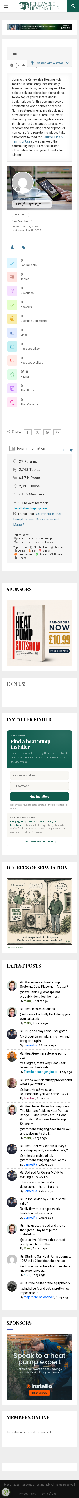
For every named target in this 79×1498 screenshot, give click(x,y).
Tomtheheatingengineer (30, 508)
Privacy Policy (27, 1493)
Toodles (29, 1098)
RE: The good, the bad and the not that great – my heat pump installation (43, 1230)
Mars (27, 1001)
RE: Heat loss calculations (37, 1009)
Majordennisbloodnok (39, 1297)
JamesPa (30, 1045)
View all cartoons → (15, 947)
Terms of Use (48, 1493)
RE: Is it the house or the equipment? (45, 1283)
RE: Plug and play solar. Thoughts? (43, 1031)
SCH (27, 1275)
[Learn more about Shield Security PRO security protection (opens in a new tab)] (5, 1492)
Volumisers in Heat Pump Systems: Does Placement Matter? (37, 519)
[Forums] (12, 65)
